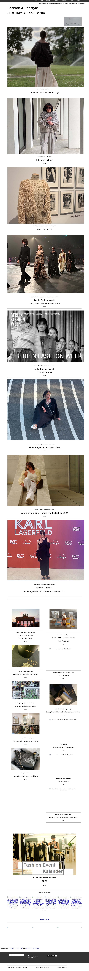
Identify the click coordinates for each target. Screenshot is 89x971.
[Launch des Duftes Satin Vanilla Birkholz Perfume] (13, 902)
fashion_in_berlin (44, 919)
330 (21, 948)
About (41, 0)
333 (29, 948)
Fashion (56, 0)
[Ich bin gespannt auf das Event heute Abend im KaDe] (25, 902)
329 (18, 948)
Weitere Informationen (73, 3)
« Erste (11, 948)
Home (35, 0)
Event (71, 0)
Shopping (64, 0)
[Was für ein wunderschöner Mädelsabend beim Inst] (76, 902)
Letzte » (37, 948)
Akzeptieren (82, 3)
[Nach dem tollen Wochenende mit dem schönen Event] (64, 902)
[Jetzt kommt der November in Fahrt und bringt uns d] (38, 902)
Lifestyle (78, 0)
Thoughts (47, 0)
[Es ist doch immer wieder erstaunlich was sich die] (51, 902)
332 (27, 948)
